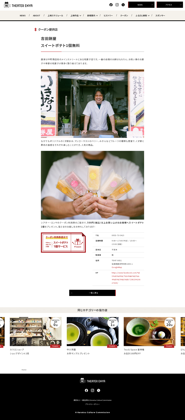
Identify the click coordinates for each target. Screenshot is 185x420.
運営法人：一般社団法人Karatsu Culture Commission (93, 400)
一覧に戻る (93, 292)
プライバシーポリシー (92, 404)
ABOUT (36, 15)
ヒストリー (108, 15)
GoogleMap (117, 267)
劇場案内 (91, 15)
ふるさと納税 (141, 15)
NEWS (140, 4)
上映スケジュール (55, 15)
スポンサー (160, 15)
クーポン (124, 15)
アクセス (168, 4)
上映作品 (75, 15)
